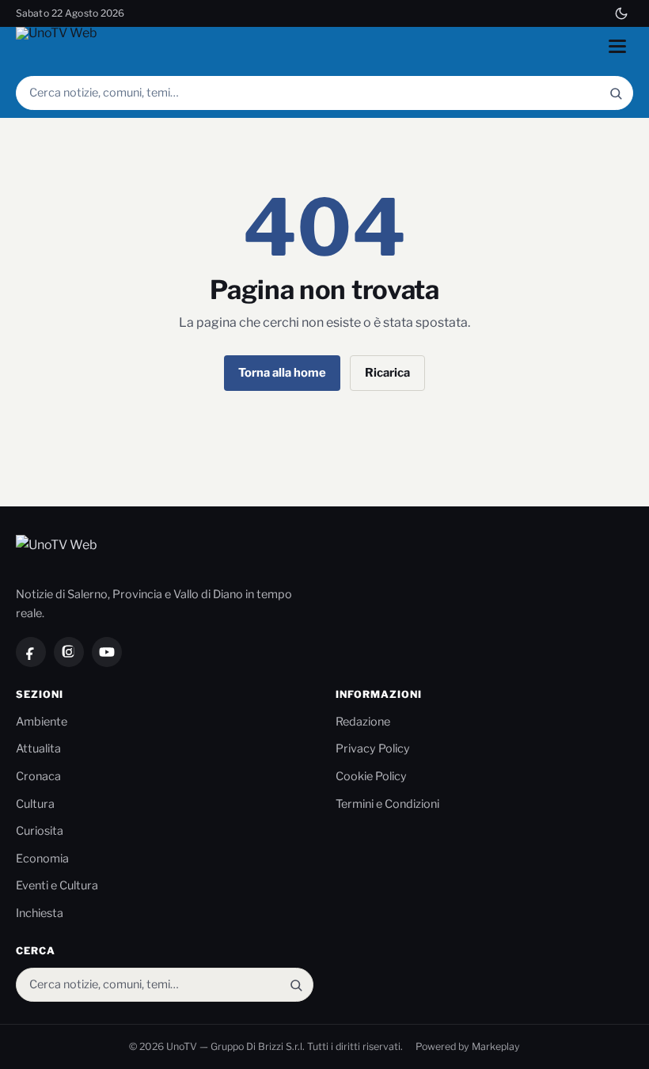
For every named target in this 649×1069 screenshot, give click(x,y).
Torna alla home (282, 373)
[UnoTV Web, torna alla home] (58, 46)
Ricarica (387, 373)
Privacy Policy (373, 748)
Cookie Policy (371, 776)
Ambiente (41, 722)
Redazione (363, 722)
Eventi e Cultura (57, 885)
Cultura (35, 804)
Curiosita (39, 831)
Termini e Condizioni (387, 804)
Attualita (38, 748)
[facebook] (31, 652)
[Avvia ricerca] (615, 93)
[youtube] (107, 652)
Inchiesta (39, 913)
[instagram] (69, 652)
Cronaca (38, 776)
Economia (42, 858)
